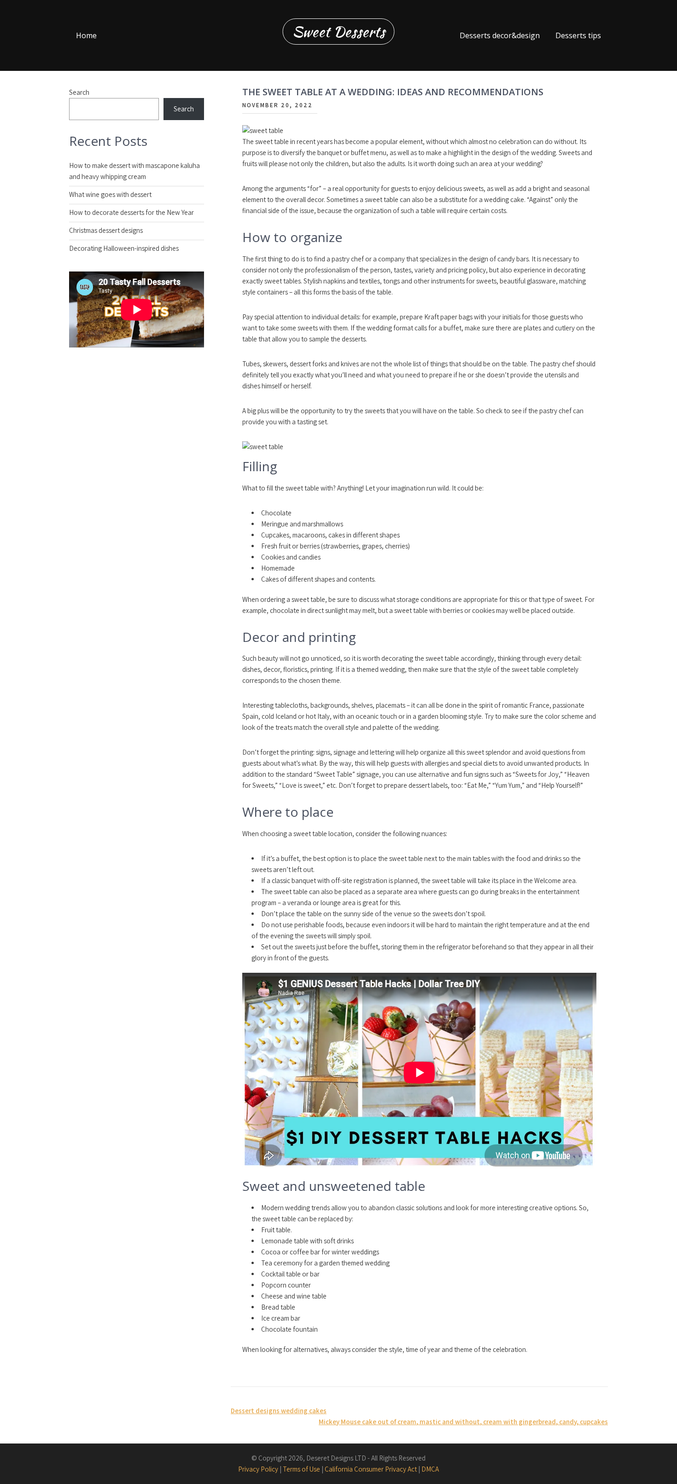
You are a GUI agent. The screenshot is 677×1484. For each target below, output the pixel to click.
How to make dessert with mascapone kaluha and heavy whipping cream (134, 171)
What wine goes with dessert (110, 194)
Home (86, 35)
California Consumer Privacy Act (371, 1469)
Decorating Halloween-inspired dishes (124, 248)
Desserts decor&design (500, 35)
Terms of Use (301, 1469)
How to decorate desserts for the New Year (131, 212)
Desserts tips (578, 35)
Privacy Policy (258, 1469)
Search (79, 92)
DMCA (430, 1469)
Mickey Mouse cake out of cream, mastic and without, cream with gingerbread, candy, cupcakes (463, 1421)
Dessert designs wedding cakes (279, 1410)
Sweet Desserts (338, 31)
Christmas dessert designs (106, 230)
